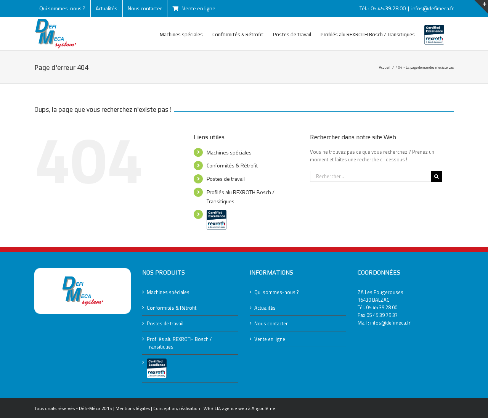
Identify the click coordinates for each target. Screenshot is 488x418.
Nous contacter (271, 323)
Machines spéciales (229, 152)
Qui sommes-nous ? (276, 292)
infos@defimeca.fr (432, 8)
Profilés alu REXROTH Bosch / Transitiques (179, 342)
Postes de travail (226, 179)
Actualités (265, 308)
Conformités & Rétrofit (232, 165)
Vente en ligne (269, 339)
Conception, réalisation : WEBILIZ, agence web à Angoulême (214, 408)
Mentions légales (133, 408)
